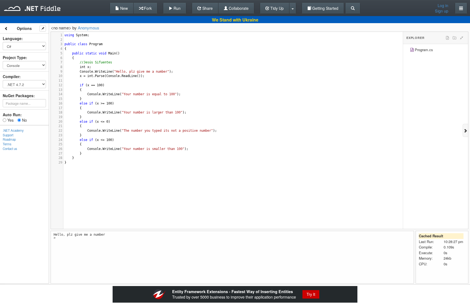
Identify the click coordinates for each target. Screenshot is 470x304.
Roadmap (9, 139)
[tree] (435, 50)
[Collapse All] (461, 38)
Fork (147, 8)
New (123, 8)
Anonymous (88, 27)
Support (8, 135)
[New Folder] (454, 38)
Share (207, 8)
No (24, 120)
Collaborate (238, 8)
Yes (10, 120)
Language (12, 38)
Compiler (11, 76)
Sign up (441, 11)
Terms (7, 144)
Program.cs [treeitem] (424, 49)
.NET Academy (13, 130)
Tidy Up (276, 8)
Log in (443, 5)
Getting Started (324, 8)
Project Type (14, 57)
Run (176, 8)
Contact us (10, 148)
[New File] (447, 38)
